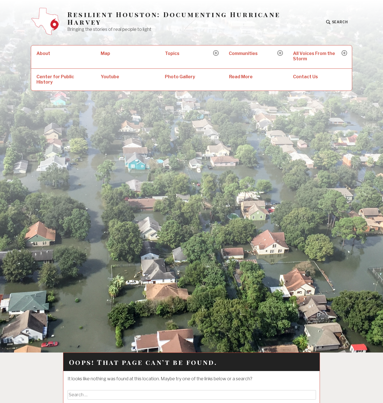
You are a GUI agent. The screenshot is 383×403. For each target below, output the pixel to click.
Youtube (110, 76)
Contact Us (305, 76)
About (43, 53)
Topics (172, 53)
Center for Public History (55, 79)
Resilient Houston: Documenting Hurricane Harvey (173, 18)
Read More (241, 76)
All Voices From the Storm (314, 56)
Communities (243, 53)
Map (105, 53)
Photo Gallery (180, 76)
